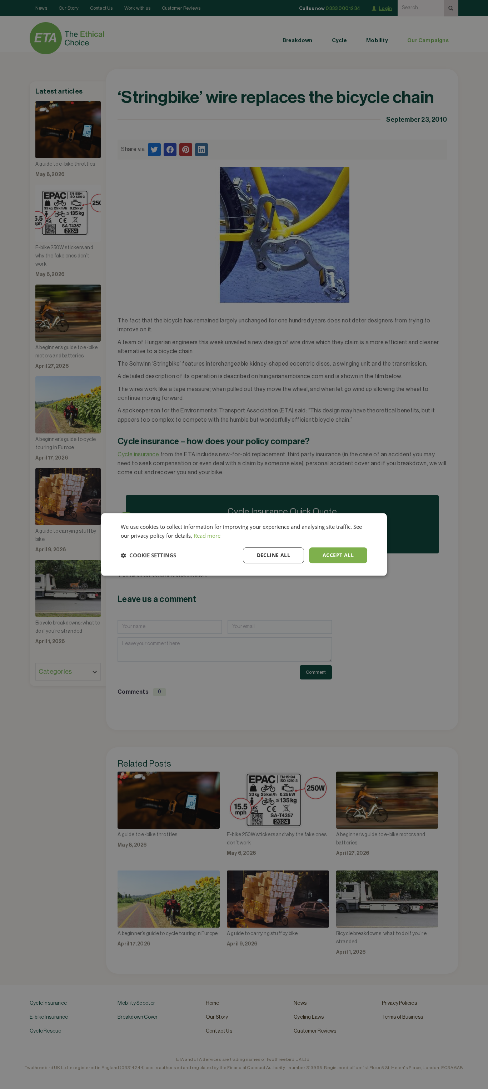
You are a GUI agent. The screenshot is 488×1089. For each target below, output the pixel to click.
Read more (207, 535)
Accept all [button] (338, 555)
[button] (148, 555)
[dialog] (244, 544)
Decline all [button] (273, 555)
